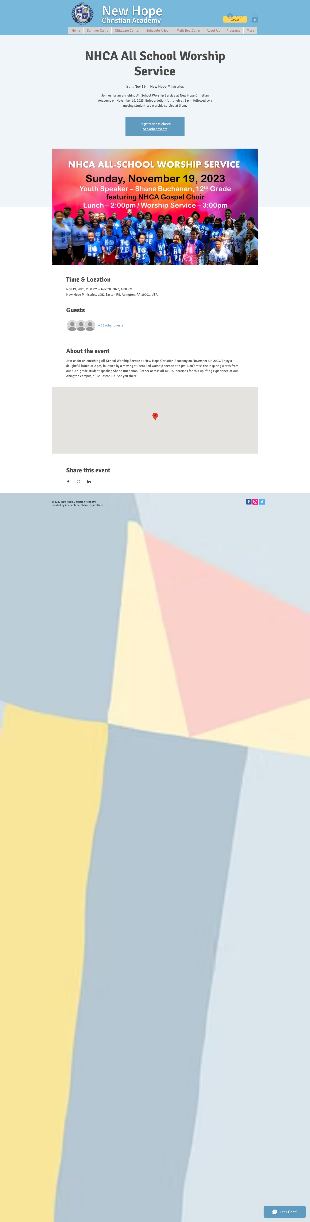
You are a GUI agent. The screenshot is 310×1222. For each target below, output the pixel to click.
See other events (155, 129)
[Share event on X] (79, 481)
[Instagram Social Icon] (255, 502)
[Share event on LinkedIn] (89, 481)
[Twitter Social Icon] (262, 502)
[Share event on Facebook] (68, 481)
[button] (254, 18)
